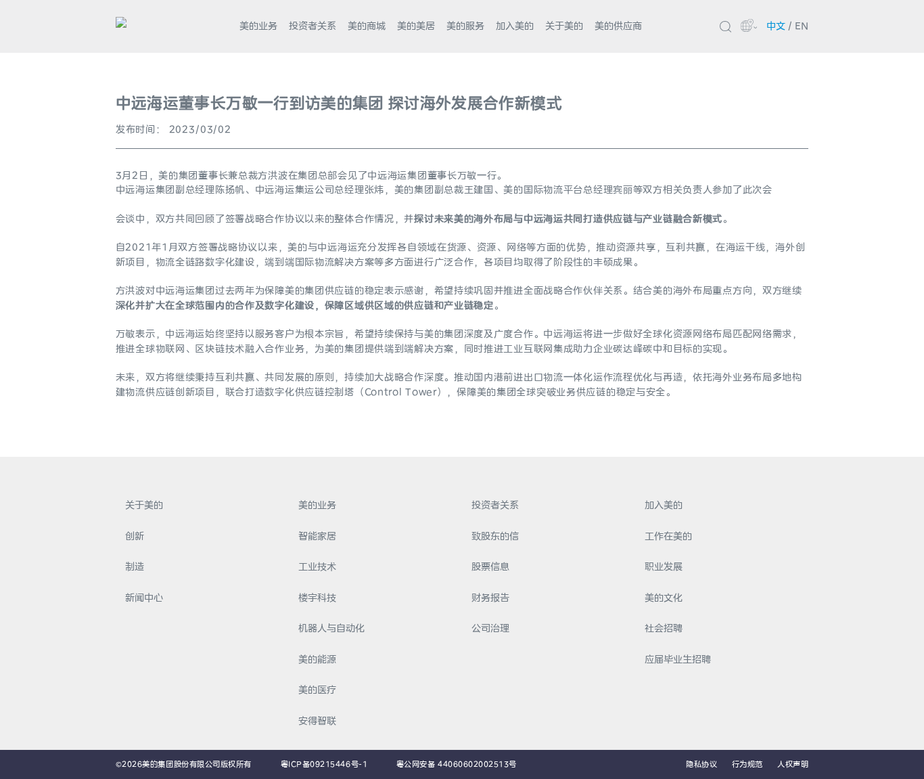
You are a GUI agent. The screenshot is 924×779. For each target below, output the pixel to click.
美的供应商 (618, 26)
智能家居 (317, 536)
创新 (134, 536)
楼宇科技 (317, 598)
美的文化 (664, 598)
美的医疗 (317, 690)
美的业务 (258, 26)
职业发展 (664, 566)
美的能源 (317, 659)
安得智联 (317, 721)
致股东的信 (495, 536)
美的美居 (416, 26)
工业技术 (317, 566)
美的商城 (367, 26)
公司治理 (490, 628)
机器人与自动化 (331, 628)
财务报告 (490, 598)
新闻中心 (144, 598)
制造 (134, 566)
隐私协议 (701, 764)
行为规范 (747, 764)
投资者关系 (312, 26)
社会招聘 (664, 628)
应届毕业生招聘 (678, 659)
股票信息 (490, 566)
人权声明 (792, 764)
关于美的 (564, 26)
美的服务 (465, 26)
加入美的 (515, 26)
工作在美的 (668, 536)
